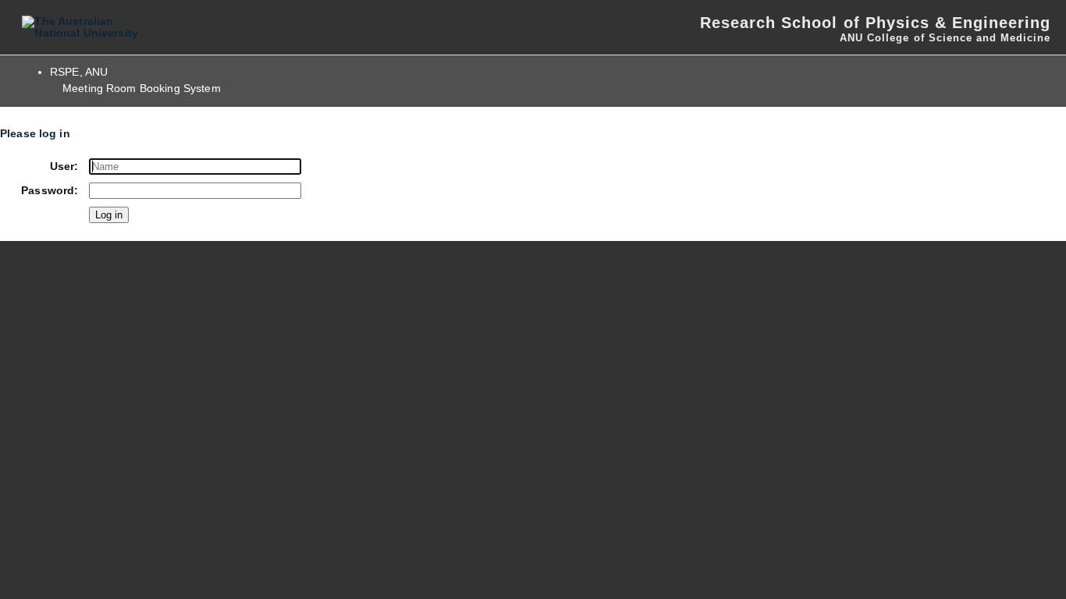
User (62, 166)
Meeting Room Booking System (141, 88)
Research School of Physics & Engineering (875, 22)
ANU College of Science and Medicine (945, 38)
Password (47, 191)
